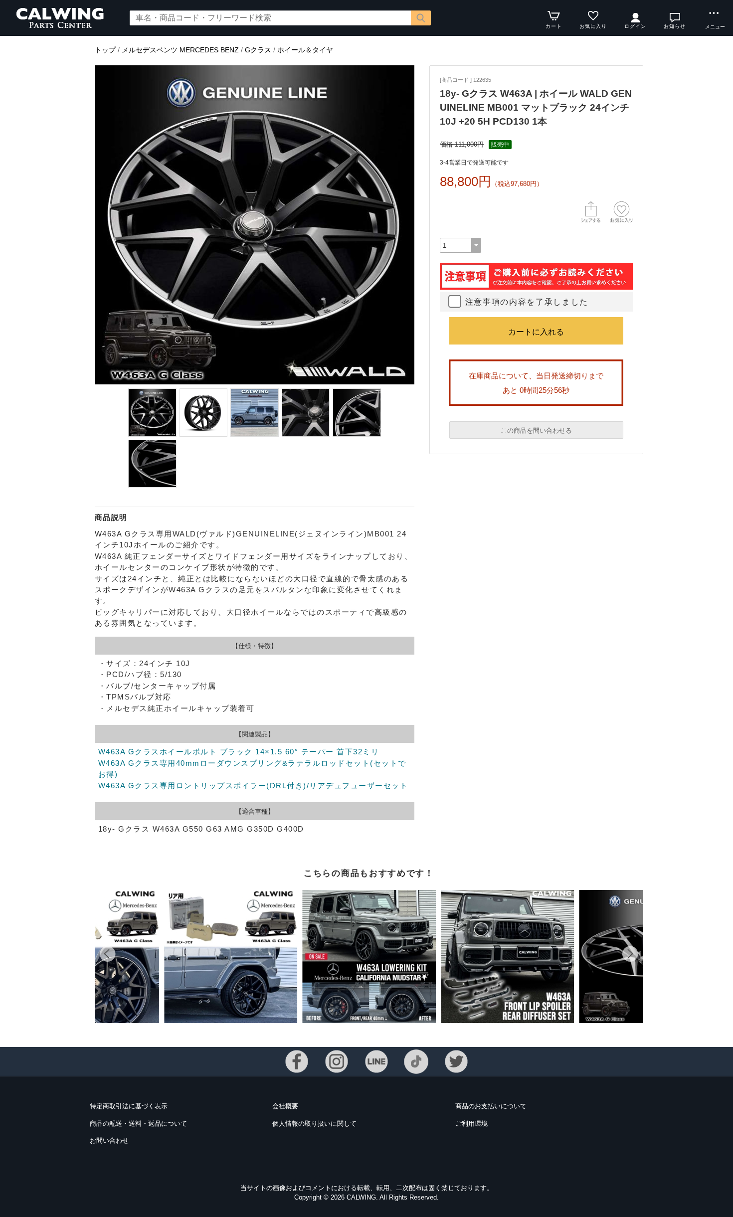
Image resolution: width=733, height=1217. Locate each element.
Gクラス (258, 50)
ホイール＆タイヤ (305, 50)
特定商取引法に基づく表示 (129, 1106)
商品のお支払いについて (491, 1106)
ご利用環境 (471, 1123)
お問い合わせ (109, 1140)
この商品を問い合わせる (536, 430)
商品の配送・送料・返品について (138, 1123)
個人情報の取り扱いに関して (314, 1123)
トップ (105, 50)
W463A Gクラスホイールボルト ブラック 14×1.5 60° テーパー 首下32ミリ (238, 751)
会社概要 (285, 1106)
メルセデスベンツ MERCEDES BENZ (180, 50)
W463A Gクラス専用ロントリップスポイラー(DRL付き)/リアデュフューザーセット (253, 785)
